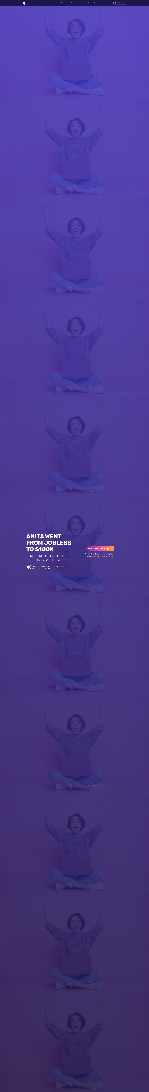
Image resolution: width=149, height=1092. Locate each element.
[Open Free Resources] (53, 3)
